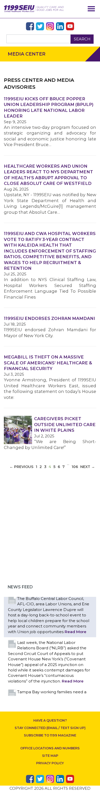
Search (82, 39)
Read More (75, 631)
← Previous (21, 466)
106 (75, 466)
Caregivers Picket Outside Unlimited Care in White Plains (65, 424)
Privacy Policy (50, 763)
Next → (87, 466)
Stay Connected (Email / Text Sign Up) (50, 728)
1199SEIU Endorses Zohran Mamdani (49, 318)
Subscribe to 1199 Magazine (50, 735)
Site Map (50, 756)
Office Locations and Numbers (50, 748)
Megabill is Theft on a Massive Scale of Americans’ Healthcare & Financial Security (48, 362)
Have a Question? (50, 720)
